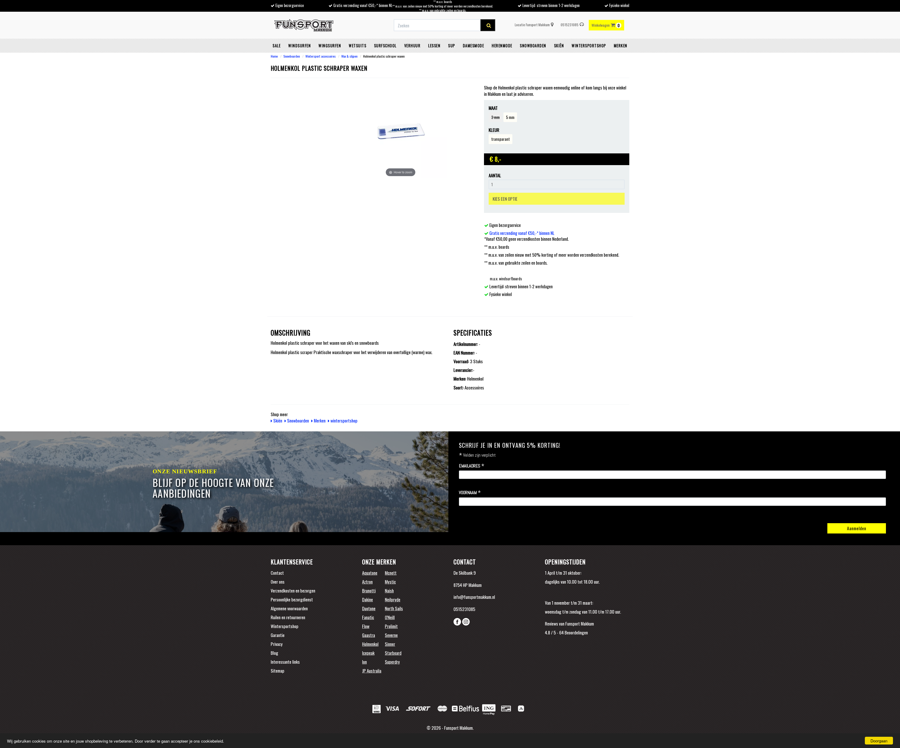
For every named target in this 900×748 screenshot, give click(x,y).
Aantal (495, 175)
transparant (500, 139)
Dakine (367, 599)
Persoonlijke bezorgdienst (292, 599)
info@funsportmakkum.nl (474, 596)
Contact (277, 572)
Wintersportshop (284, 626)
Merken (620, 45)
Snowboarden (533, 45)
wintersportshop (589, 45)
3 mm (495, 117)
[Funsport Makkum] (304, 25)
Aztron (367, 581)
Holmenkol (370, 644)
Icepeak (368, 652)
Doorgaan (878, 741)
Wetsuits (357, 45)
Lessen (434, 45)
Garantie (278, 635)
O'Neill (390, 617)
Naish (389, 590)
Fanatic (368, 617)
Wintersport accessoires (320, 56)
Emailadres (471, 466)
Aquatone (369, 572)
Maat (493, 108)
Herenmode (502, 45)
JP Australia (371, 670)
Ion (364, 661)
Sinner (390, 644)
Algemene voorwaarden (289, 608)
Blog (274, 652)
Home (274, 56)
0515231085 (569, 24)
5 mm (510, 117)
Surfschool (385, 45)
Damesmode (473, 45)
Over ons (278, 581)
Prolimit (391, 626)
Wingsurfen (330, 45)
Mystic (390, 581)
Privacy (277, 644)
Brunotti (369, 590)
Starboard (393, 652)
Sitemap (277, 670)
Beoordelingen (576, 632)
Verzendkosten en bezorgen (293, 590)
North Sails (394, 608)
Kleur (494, 130)
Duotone (368, 608)
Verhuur (412, 45)
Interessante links (285, 661)
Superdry (392, 661)
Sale (277, 45)
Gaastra (368, 635)
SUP (451, 45)
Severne (391, 635)
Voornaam (470, 493)
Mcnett (391, 572)
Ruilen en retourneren (288, 617)
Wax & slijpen (349, 56)
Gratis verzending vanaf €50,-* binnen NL (362, 5)
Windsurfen (299, 45)
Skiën (559, 45)
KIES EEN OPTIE (505, 198)
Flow (365, 626)
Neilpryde (392, 599)
